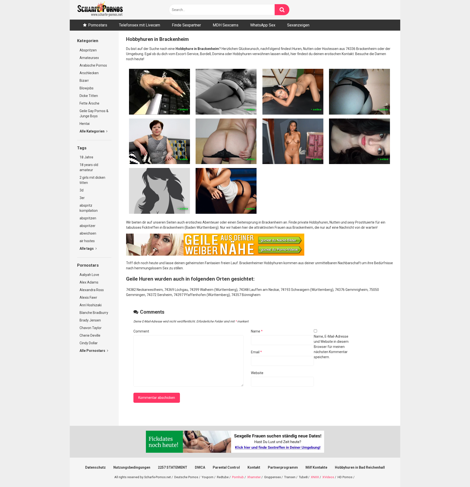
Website (257, 373)
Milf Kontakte (316, 467)
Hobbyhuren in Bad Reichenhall (360, 467)
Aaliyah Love (89, 275)
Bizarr (84, 81)
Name (257, 331)
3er (82, 198)
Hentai (85, 124)
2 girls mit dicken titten (92, 180)
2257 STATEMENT (172, 467)
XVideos (328, 477)
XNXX (315, 477)
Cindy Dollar (89, 343)
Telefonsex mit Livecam (139, 25)
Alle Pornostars (93, 351)
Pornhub (238, 477)
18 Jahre (86, 157)
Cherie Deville (90, 335)
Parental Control (226, 467)
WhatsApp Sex (262, 25)
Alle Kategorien (92, 131)
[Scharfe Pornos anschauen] (100, 9)
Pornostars (97, 25)
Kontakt (253, 467)
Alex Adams (89, 282)
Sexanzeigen (298, 25)
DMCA (200, 467)
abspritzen (88, 218)
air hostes (87, 241)
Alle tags (87, 248)
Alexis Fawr (88, 297)
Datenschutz (95, 467)
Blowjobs (87, 88)
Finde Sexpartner (186, 25)
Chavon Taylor (91, 328)
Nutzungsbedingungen (131, 467)
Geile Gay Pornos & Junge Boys (94, 113)
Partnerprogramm (283, 467)
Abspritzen (88, 50)
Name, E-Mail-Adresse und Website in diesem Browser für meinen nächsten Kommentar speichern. (331, 346)
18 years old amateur (89, 167)
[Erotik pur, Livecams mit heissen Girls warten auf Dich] (215, 254)
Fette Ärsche (89, 103)
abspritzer (87, 226)
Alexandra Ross (92, 290)
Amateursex (89, 58)
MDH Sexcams (225, 25)
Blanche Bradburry (94, 313)
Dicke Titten (89, 96)
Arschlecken (89, 73)
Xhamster (254, 477)
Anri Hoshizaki (91, 305)
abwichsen (88, 233)
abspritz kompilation (89, 208)
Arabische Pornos (93, 65)
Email (256, 352)
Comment (141, 331)
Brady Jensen (90, 320)
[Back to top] (453, 472)
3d (81, 190)
